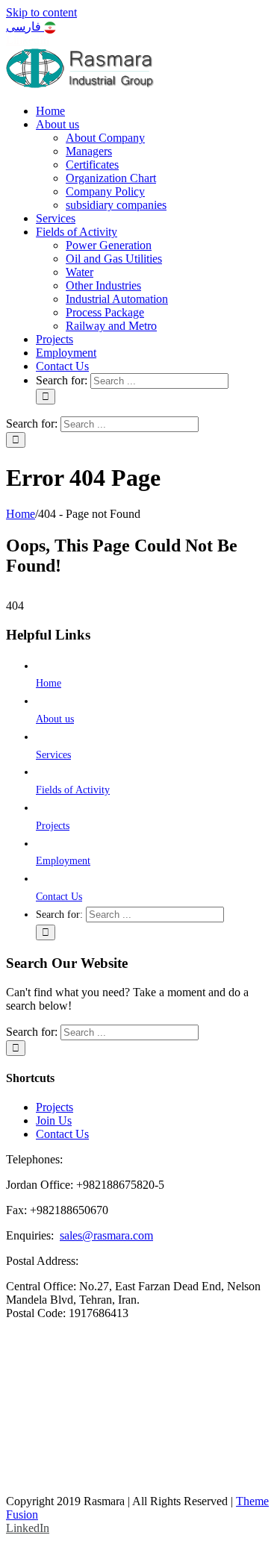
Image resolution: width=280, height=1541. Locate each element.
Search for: (61, 380)
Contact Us (59, 896)
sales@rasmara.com (106, 1235)
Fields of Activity (73, 789)
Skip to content (41, 12)
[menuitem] (50, 110)
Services (53, 754)
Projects (52, 825)
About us (55, 719)
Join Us (54, 1120)
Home (48, 683)
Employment (63, 860)
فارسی (25, 26)
